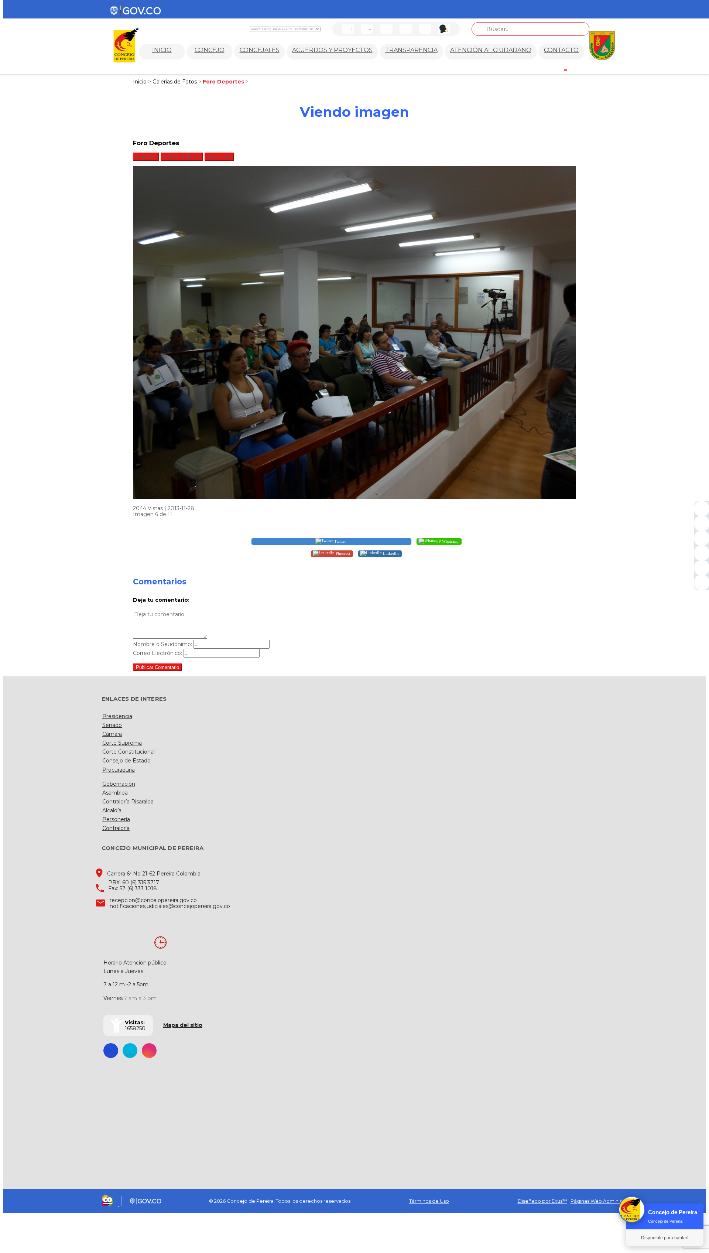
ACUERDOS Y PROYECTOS (332, 50)
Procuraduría (118, 770)
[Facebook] (701, 508)
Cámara (112, 734)
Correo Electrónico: (157, 653)
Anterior (146, 157)
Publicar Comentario (157, 667)
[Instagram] (701, 553)
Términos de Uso (429, 1201)
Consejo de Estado (126, 760)
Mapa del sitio (182, 1025)
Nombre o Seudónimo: (162, 644)
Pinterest (342, 553)
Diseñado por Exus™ (542, 1201)
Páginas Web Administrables (604, 1201)
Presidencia (117, 716)
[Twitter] (701, 523)
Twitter (339, 541)
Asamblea (115, 792)
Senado (112, 725)
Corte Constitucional (128, 751)
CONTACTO (561, 50)
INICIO (162, 50)
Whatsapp (450, 541)
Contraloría (116, 828)
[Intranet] (701, 582)
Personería (116, 819)
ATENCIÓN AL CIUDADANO (490, 50)
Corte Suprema (122, 743)
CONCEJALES (260, 50)
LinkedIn (390, 553)
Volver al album (182, 157)
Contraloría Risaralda (128, 801)
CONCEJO (210, 50)
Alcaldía (111, 810)
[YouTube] (701, 538)
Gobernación (118, 784)
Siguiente (219, 157)
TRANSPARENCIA (411, 50)
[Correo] (701, 567)
